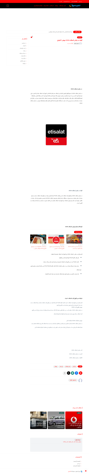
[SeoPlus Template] (81, 471)
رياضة (24, 51)
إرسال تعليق (78, 440)
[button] (76, 373)
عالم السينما (24, 58)
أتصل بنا (60, 1)
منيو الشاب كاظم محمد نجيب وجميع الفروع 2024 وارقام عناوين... (38, 247)
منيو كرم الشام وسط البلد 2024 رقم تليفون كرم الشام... (75, 247)
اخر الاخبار (52, 5)
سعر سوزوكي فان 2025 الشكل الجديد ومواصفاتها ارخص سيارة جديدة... (56, 425)
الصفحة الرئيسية (76, 461)
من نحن (80, 1)
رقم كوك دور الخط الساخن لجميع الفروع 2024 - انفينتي (57, 247)
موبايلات (56, 5)
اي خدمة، (61, 366)
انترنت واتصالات (62, 5)
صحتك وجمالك (22, 53)
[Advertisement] (44, 20)
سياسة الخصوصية (67, 1)
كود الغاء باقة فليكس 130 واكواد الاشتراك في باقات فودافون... (60, 32)
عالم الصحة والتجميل (38, 5)
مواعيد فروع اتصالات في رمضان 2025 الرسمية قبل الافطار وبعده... (38, 425)
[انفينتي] (75, 5)
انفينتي (69, 471)
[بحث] (8, 6)
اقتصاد (24, 45)
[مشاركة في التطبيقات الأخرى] (64, 373)
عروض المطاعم (23, 61)
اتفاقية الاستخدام (74, 1)
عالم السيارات (46, 5)
